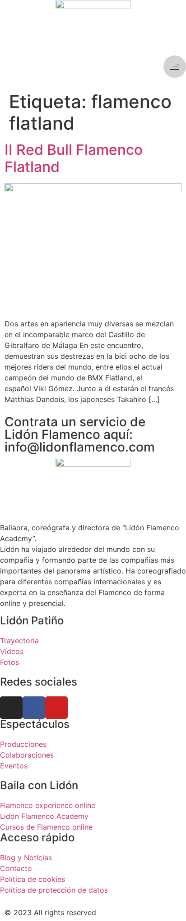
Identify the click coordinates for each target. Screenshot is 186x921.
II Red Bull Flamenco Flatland (74, 158)
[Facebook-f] (34, 707)
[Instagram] (11, 707)
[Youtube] (56, 707)
